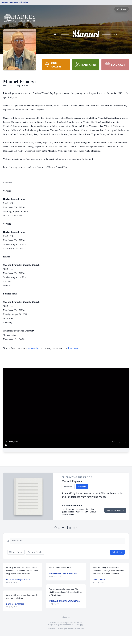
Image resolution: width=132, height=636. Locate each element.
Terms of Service (73, 625)
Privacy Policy (59, 625)
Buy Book (82, 486)
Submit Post (117, 552)
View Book (68, 486)
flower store (73, 348)
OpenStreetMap (69, 629)
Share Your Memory (115, 510)
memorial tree (34, 348)
